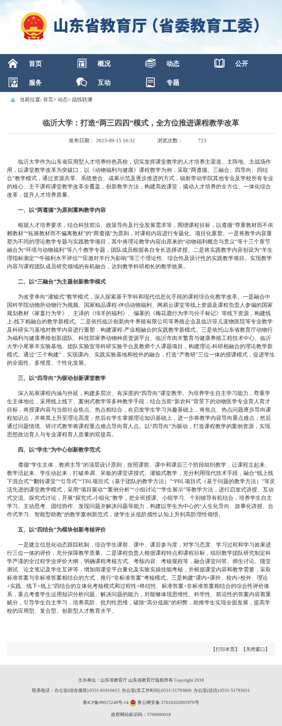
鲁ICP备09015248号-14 (106, 702)
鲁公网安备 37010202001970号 (168, 702)
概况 (104, 63)
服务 (35, 82)
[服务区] (141, 27)
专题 (173, 82)
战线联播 (82, 99)
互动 (104, 82)
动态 (173, 63)
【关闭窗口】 (255, 649)
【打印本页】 (225, 649)
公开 (241, 63)
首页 (35, 63)
